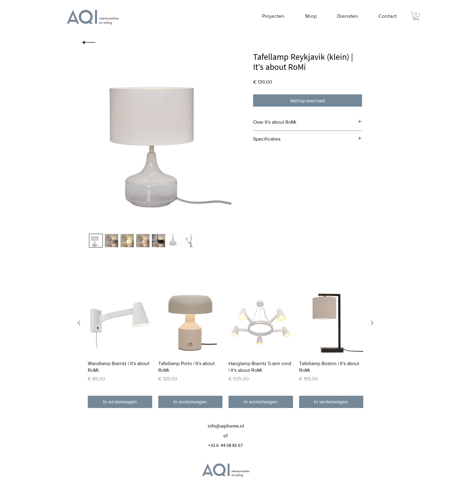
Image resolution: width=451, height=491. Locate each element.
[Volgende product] (372, 323)
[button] (416, 16)
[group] (225, 349)
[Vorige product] (79, 323)
